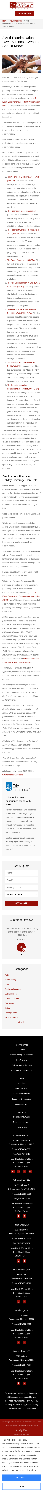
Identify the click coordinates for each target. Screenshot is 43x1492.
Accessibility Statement (25, 1425)
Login (36, 1425)
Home (5, 21)
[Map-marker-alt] (13, 1171)
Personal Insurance (21, 1117)
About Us (21, 1083)
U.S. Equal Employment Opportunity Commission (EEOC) (21, 102)
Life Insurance (21, 1128)
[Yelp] (24, 1171)
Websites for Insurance (21, 1434)
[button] (11, 14)
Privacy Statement (11, 1425)
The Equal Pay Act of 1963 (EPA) (21, 260)
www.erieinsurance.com (12, 775)
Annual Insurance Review (21, 1070)
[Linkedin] (30, 1171)
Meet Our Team (21, 1088)
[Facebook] (18, 1171)
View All (21, 1022)
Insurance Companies (21, 1099)
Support (21, 1049)
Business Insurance (21, 1122)
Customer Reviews (21, 1094)
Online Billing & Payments (21, 1055)
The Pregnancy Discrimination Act (21, 211)
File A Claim (21, 1060)
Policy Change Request (21, 1065)
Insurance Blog (16, 21)
